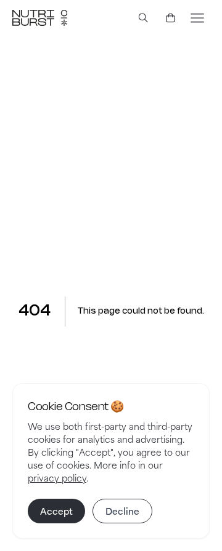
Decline (122, 511)
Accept (56, 511)
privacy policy (57, 477)
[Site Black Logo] (39, 18)
